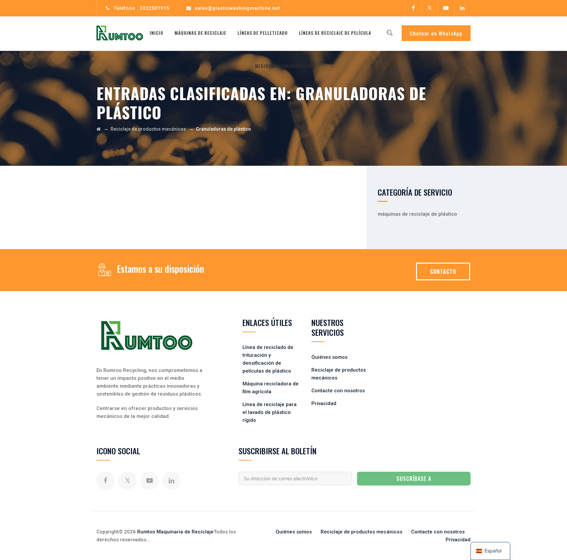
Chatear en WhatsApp (436, 33)
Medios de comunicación (283, 65)
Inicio (156, 32)
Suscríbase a (413, 479)
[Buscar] (389, 33)
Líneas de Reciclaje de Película (335, 32)
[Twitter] (429, 8)
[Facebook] (413, 8)
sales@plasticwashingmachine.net (237, 8)
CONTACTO (443, 271)
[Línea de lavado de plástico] (119, 32)
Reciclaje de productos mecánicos (361, 532)
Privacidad (323, 403)
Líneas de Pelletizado (263, 32)
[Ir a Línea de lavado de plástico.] (98, 129)
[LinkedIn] (462, 8)
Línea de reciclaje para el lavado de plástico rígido (269, 412)
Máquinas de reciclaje (200, 32)
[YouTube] (446, 8)
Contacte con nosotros (338, 391)
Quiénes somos (329, 357)
